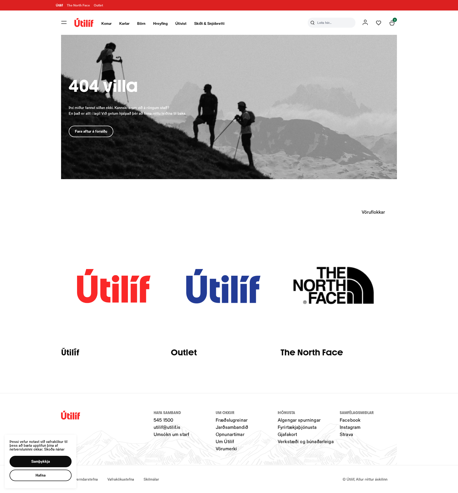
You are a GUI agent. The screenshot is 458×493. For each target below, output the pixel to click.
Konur (106, 23)
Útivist (181, 23)
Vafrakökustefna (120, 479)
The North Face (312, 352)
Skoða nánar (54, 449)
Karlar (124, 23)
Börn (141, 23)
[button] (64, 22)
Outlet (184, 352)
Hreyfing (160, 23)
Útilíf (70, 352)
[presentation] (106, 23)
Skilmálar (151, 479)
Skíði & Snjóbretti (209, 23)
